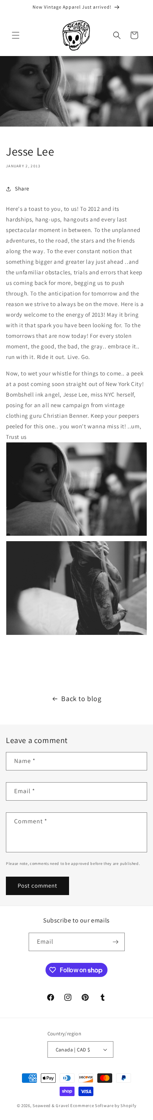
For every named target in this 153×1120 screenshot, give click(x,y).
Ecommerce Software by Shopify (103, 1105)
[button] (15, 35)
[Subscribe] (115, 942)
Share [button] (22, 188)
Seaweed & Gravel (51, 1105)
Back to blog (81, 698)
